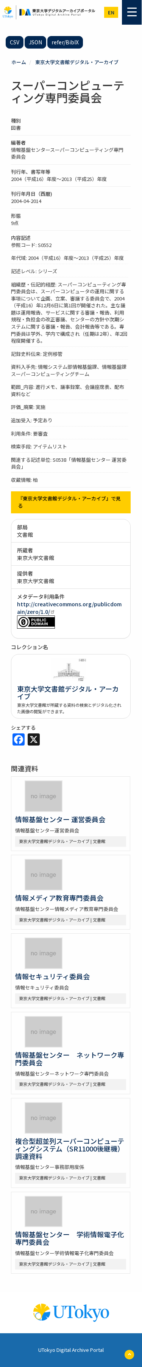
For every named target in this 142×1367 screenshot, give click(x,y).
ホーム (18, 62)
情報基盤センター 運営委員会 (60, 819)
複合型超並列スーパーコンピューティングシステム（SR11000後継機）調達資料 (69, 1148)
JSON (35, 42)
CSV (14, 42)
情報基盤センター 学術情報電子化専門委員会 (69, 1238)
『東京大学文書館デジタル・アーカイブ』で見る (69, 502)
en (111, 12)
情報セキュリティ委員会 (52, 976)
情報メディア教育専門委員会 (59, 898)
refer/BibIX (65, 42)
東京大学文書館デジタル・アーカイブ (77, 62)
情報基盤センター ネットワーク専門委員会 (69, 1058)
